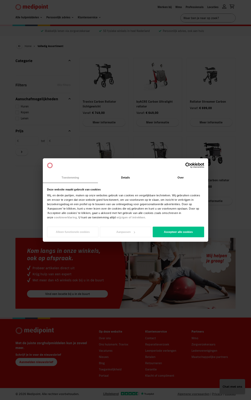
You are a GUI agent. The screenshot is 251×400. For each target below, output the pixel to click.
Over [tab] (181, 177)
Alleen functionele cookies (73, 231)
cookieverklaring (65, 217)
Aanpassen (123, 231)
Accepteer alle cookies (178, 231)
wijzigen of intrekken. (131, 217)
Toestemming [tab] (70, 177)
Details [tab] (125, 177)
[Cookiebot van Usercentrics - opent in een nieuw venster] (188, 165)
